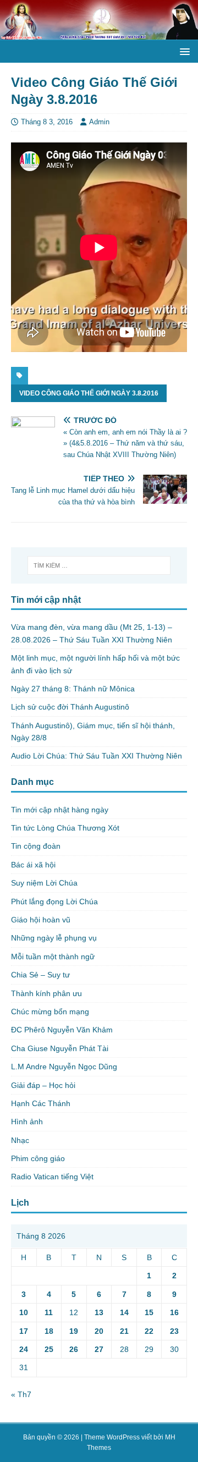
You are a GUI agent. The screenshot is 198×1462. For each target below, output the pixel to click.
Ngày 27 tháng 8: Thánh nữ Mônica (73, 688)
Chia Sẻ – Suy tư (40, 974)
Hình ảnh (27, 1121)
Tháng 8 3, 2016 (47, 122)
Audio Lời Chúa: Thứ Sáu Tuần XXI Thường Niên (96, 755)
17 (23, 1331)
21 (124, 1331)
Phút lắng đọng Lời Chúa (54, 901)
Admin (99, 122)
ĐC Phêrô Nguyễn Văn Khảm (62, 1029)
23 (174, 1331)
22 (149, 1331)
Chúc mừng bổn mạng (50, 1011)
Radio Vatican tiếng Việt (52, 1176)
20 (99, 1331)
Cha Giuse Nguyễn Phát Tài (59, 1048)
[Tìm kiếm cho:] (99, 565)
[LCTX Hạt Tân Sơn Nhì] (99, 33)
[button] (182, 51)
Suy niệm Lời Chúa (44, 882)
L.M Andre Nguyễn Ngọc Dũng (64, 1066)
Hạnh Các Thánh (40, 1103)
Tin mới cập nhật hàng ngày (59, 809)
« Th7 (21, 1394)
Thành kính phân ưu (46, 993)
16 (174, 1312)
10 (23, 1312)
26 (73, 1349)
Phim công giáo (38, 1158)
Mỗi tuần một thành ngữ (53, 956)
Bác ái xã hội (33, 864)
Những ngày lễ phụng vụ (54, 937)
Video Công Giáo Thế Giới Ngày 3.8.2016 (88, 393)
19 (73, 1331)
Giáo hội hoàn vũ (40, 919)
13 (99, 1312)
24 (23, 1349)
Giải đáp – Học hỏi (43, 1085)
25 (49, 1349)
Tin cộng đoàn (36, 846)
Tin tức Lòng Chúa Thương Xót (65, 827)
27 (99, 1349)
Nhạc (20, 1140)
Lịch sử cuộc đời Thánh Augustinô (70, 706)
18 (49, 1331)
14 (124, 1312)
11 (49, 1312)
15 (149, 1312)
